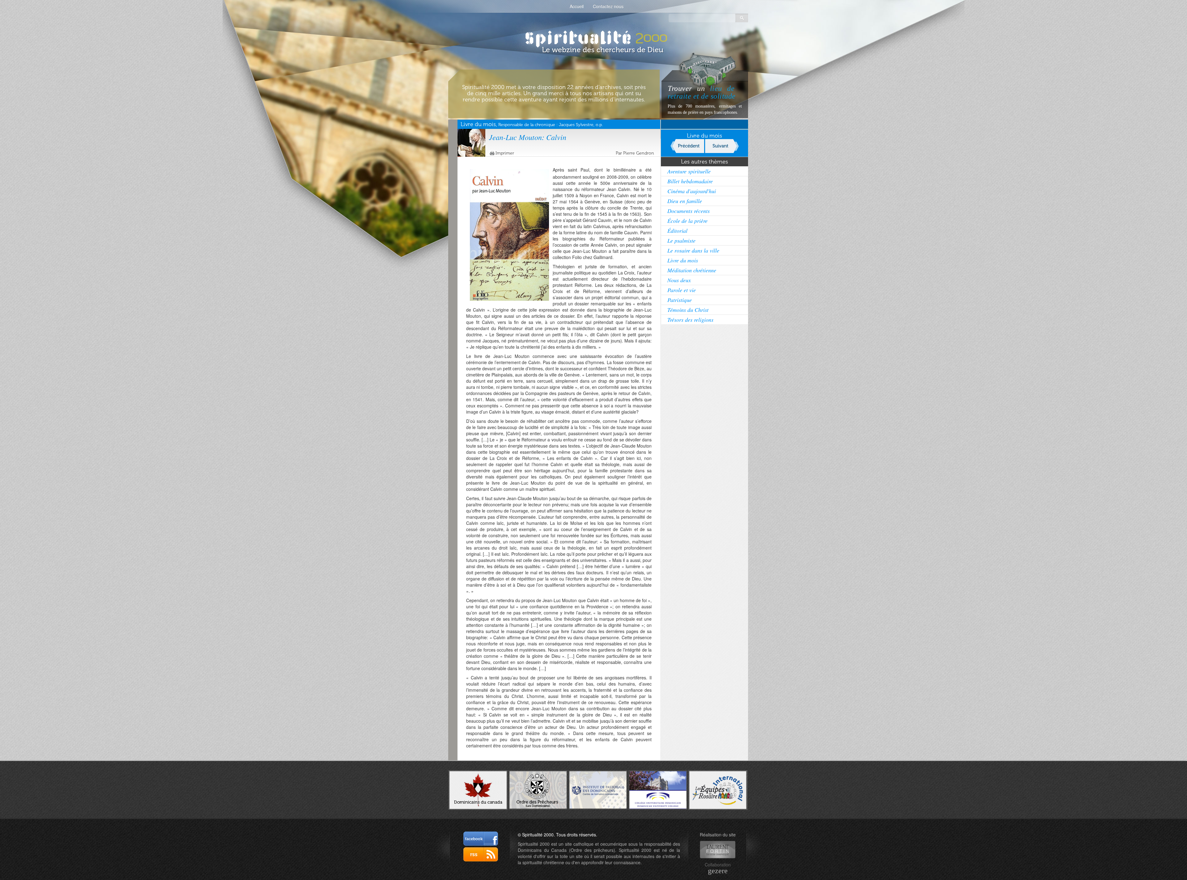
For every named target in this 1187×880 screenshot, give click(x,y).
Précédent (689, 146)
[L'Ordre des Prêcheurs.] (538, 789)
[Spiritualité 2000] (593, 37)
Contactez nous (608, 6)
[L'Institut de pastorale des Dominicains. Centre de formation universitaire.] (598, 789)
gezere (718, 871)
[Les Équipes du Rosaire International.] (717, 789)
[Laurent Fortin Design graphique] (717, 849)
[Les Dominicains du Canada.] (478, 789)
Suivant (720, 146)
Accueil (577, 6)
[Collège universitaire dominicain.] (657, 789)
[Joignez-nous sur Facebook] (480, 838)
